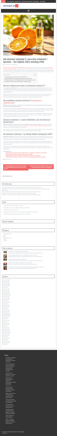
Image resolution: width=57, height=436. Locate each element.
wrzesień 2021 (6, 315)
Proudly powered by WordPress (9, 431)
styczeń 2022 (6, 309)
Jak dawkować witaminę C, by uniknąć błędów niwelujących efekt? (18, 81)
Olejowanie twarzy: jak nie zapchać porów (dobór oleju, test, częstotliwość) (23, 155)
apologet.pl (15, 64)
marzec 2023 (6, 296)
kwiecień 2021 (6, 323)
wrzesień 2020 (6, 333)
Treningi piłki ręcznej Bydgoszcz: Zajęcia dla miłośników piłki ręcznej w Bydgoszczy (26, 267)
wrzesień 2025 (6, 284)
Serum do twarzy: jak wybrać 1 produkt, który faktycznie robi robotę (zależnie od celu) (22, 194)
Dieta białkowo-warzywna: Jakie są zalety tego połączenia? (16, 207)
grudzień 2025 (6, 283)
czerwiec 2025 (6, 286)
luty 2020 (5, 344)
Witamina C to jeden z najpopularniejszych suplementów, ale (16, 67)
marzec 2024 (6, 289)
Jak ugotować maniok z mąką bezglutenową (18, 251)
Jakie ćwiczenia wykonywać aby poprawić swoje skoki (20, 262)
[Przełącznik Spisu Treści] (34, 75)
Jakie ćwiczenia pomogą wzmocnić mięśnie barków (10, 406)
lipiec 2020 (5, 336)
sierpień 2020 (6, 335)
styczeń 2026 (6, 281)
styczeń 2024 (6, 290)
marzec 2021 (6, 324)
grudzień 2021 (6, 311)
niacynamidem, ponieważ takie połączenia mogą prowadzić (37, 125)
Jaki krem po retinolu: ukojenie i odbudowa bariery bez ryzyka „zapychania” (23, 1)
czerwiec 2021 (6, 320)
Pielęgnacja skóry (7, 159)
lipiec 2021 (5, 318)
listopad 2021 (6, 312)
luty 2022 (5, 308)
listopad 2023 (6, 293)
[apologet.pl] (10, 5)
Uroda (4, 239)
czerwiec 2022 (6, 302)
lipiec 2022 (5, 300)
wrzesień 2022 (6, 297)
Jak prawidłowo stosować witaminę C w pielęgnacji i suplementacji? (18, 78)
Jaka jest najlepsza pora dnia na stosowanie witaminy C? (16, 76)
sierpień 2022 (6, 299)
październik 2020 (7, 332)
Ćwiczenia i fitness (7, 233)
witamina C (20, 108)
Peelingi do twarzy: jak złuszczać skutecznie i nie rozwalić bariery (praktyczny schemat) (26, 152)
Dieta (4, 235)
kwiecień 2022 (6, 305)
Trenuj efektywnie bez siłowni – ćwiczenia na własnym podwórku (22, 255)
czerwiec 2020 (6, 338)
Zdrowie (5, 240)
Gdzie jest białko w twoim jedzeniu (11, 209)
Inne (4, 236)
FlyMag (21, 431)
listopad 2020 (6, 330)
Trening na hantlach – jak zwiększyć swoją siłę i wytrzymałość (11, 401)
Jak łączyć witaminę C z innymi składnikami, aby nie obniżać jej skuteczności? (20, 79)
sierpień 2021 (6, 317)
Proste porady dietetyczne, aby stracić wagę (13, 205)
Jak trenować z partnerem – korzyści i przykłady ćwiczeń (10, 374)
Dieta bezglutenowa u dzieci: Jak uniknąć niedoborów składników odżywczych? (20, 211)
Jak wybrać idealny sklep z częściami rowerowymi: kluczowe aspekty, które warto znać (22, 187)
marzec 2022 (6, 306)
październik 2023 (7, 295)
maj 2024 (5, 287)
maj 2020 (5, 339)
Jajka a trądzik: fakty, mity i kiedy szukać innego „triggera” (19, 154)
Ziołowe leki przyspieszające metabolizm (17, 259)
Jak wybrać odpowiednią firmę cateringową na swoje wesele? (16, 214)
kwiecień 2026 (6, 280)
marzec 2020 (6, 342)
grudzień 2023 (6, 292)
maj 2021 (5, 321)
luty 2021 (5, 326)
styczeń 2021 (6, 327)
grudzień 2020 (6, 329)
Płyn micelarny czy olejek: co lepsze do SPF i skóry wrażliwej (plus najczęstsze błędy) (25, 157)
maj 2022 (5, 303)
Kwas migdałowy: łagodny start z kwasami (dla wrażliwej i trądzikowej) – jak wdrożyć (21, 191)
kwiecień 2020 (6, 341)
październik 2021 (7, 314)
